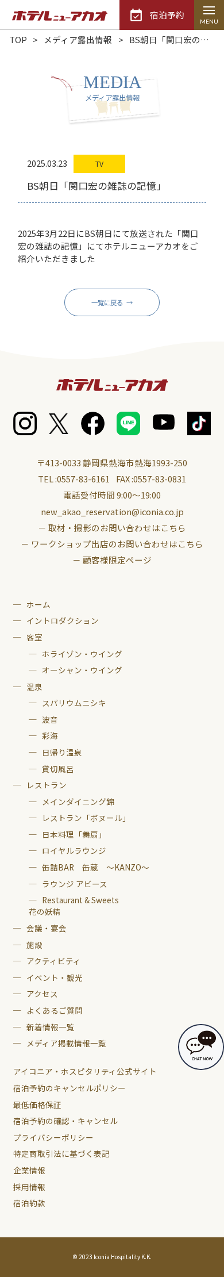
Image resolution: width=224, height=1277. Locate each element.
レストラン (46, 785)
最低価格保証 (37, 1104)
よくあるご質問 (54, 1010)
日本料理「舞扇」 (74, 834)
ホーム (38, 604)
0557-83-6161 (83, 479)
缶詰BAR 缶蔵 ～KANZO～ (95, 867)
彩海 (50, 735)
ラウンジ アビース (74, 883)
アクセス (42, 993)
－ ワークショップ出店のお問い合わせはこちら (112, 544)
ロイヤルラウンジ (74, 850)
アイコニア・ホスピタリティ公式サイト (85, 1071)
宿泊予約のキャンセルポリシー (69, 1088)
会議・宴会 (46, 928)
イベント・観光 (54, 977)
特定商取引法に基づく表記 (61, 1153)
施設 (34, 944)
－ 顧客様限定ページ (112, 560)
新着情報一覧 (50, 1027)
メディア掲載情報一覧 (66, 1043)
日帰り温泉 (62, 752)
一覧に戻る (107, 302)
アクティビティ (53, 961)
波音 (50, 719)
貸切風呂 (58, 768)
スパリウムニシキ (74, 702)
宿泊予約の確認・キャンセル (65, 1120)
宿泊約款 (29, 1203)
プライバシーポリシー (53, 1137)
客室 (34, 637)
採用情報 (29, 1186)
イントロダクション (62, 620)
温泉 (34, 686)
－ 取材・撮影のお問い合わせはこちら (112, 527)
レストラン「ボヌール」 (86, 817)
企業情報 (29, 1170)
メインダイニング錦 (78, 801)
